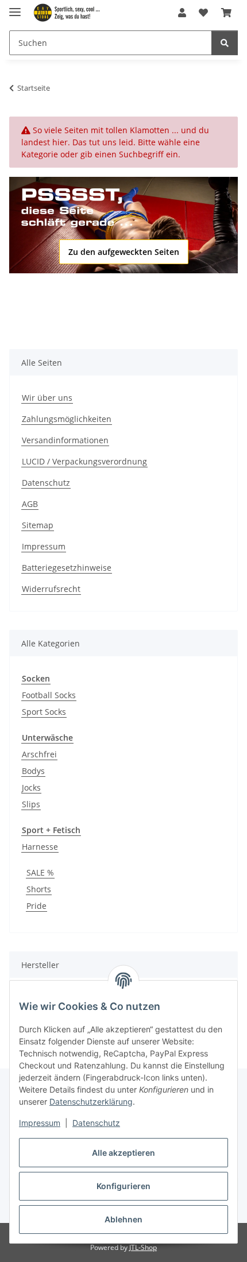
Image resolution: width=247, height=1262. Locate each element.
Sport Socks (44, 711)
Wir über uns (47, 397)
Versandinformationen (65, 440)
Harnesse (40, 846)
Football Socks (49, 695)
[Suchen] (224, 42)
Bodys (33, 770)
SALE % (40, 872)
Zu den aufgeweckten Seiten (123, 251)
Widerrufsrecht (51, 588)
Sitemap (37, 525)
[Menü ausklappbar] (15, 7)
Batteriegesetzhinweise (66, 567)
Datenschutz (96, 1123)
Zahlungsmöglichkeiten (66, 418)
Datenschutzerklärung (91, 1101)
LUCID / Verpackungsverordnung (84, 461)
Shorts (38, 889)
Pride (36, 905)
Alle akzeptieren (123, 1153)
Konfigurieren (123, 1186)
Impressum (39, 1123)
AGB (30, 503)
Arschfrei (39, 754)
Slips (31, 804)
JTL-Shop (143, 1247)
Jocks (31, 787)
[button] (182, 12)
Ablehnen (123, 1219)
